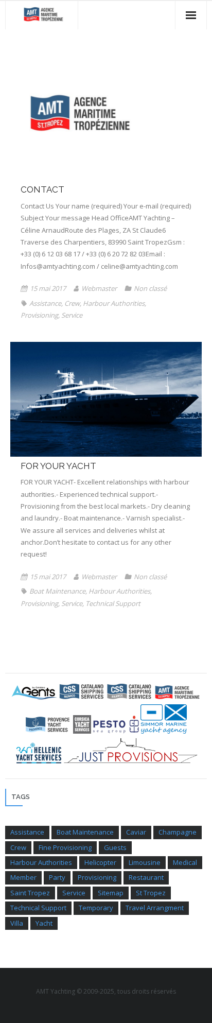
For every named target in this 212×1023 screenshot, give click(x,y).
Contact (42, 189)
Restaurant (146, 877)
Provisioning (39, 315)
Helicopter (100, 862)
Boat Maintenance (57, 591)
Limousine (145, 862)
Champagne (177, 832)
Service (71, 315)
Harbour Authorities (114, 303)
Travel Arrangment (155, 907)
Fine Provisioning (65, 847)
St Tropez (151, 892)
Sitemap (110, 892)
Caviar (136, 832)
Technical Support (112, 603)
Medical (185, 862)
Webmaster (99, 288)
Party (57, 877)
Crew (72, 303)
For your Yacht (58, 466)
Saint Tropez (30, 892)
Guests (115, 847)
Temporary (96, 907)
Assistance (45, 303)
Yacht (44, 923)
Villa (16, 923)
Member (23, 877)
